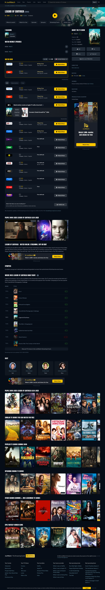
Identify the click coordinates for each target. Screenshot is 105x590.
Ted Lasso (23, 570)
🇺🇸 (60, 59)
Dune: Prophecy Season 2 (92, 566)
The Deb (71, 575)
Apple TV (39, 568)
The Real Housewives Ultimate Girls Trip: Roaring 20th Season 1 (92, 572)
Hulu (38, 575)
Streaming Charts (54, 22)
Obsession (8, 566)
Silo (22, 568)
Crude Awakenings (74, 570)
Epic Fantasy (90, 83)
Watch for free (23, 22)
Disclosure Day (9, 577)
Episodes (34, 22)
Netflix (39, 566)
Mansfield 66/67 (73, 573)
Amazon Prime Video (42, 570)
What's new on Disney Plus (60, 574)
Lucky (22, 573)
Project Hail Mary (9, 570)
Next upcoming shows (90, 563)
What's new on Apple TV (59, 568)
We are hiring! (30, 556)
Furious (23, 566)
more (21, 237)
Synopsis (43, 22)
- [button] (8, 46)
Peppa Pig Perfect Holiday (76, 568)
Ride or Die (24, 575)
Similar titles (67, 22)
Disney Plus (40, 573)
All (7, 83)
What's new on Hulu (58, 577)
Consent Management (62, 557)
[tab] (36, 46)
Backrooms (8, 568)
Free (23, 83)
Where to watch (10, 22)
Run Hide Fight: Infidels (75, 566)
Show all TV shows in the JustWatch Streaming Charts (36, 349)
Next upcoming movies (74, 563)
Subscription (14, 83)
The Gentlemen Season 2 (91, 568)
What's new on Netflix (59, 566)
